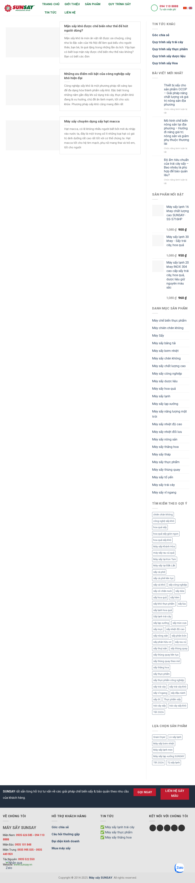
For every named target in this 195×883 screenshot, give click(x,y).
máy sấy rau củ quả (163, 552)
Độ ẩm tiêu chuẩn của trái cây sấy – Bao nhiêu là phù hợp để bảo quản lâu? (176, 167)
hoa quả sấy (160, 527)
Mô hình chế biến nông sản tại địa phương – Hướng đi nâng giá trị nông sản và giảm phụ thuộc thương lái (176, 132)
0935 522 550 (26, 859)
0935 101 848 (23, 844)
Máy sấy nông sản (164, 439)
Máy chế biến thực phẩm (169, 320)
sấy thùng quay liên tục (166, 654)
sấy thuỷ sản (160, 648)
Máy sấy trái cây (163, 485)
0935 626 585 (24, 835)
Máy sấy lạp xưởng (165, 404)
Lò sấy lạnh (175, 737)
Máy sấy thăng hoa (165, 447)
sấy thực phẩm (161, 673)
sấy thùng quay (179, 648)
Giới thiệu (72, 4)
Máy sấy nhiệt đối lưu (167, 432)
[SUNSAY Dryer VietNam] (190, 8)
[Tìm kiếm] (82, 12)
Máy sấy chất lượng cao (169, 366)
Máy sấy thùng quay (166, 469)
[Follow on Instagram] (160, 828)
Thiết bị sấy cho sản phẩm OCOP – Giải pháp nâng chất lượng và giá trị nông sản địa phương (176, 94)
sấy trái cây (159, 686)
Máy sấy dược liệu (164, 381)
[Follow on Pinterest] (181, 828)
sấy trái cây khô (177, 686)
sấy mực (158, 629)
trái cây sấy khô (177, 705)
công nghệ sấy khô (163, 521)
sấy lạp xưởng (161, 623)
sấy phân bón (179, 635)
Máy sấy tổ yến (162, 477)
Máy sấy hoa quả (164, 388)
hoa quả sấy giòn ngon (165, 533)
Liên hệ (70, 12)
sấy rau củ (180, 642)
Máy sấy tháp (161, 454)
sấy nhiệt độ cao (175, 629)
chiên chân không (163, 514)
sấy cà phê (159, 572)
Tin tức (51, 12)
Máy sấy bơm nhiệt (165, 351)
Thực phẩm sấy (172, 699)
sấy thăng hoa (161, 667)
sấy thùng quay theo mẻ (166, 661)
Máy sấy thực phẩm (166, 462)
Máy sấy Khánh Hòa (164, 546)
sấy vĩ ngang (160, 692)
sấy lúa (182, 603)
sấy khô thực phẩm (163, 603)
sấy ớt (156, 699)
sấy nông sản (160, 635)
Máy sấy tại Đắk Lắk (164, 565)
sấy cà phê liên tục (163, 578)
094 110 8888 (169, 6)
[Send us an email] (174, 828)
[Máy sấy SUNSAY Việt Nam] (185, 8)
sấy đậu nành (178, 692)
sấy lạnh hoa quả (162, 610)
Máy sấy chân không (166, 358)
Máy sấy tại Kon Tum (164, 559)
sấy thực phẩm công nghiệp (168, 680)
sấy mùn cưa (179, 623)
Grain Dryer (159, 737)
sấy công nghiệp (178, 584)
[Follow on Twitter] (167, 828)
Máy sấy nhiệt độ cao (167, 424)
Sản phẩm (92, 4)
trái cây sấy (159, 705)
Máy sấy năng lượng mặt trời (169, 413)
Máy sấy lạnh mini (163, 749)
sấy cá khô (159, 584)
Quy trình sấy (119, 4)
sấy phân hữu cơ (162, 642)
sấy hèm (174, 597)
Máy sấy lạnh (161, 396)
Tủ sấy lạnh (173, 762)
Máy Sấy (158, 335)
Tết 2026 (158, 712)
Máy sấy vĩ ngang (164, 492)
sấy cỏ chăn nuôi (162, 591)
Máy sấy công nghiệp (167, 373)
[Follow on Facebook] (152, 828)
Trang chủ (51, 4)
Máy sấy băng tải (164, 343)
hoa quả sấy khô (162, 540)
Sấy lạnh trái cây (162, 616)
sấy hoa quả (160, 597)
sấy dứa (179, 591)
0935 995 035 (25, 849)
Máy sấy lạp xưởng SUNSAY (168, 756)
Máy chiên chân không (168, 328)
